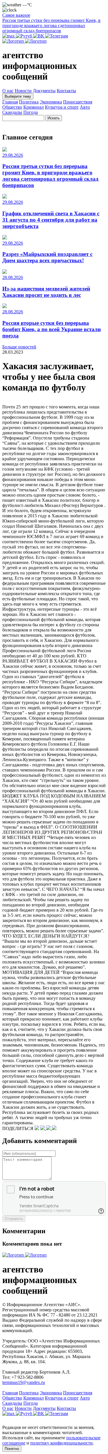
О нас (8, 90)
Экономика (51, 101)
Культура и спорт (62, 107)
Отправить (14, 1219)
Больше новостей (19, 346)
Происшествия (77, 101)
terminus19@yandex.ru (23, 1382)
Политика (29, 101)
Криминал (33, 107)
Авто (85, 107)
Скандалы (12, 112)
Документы (44, 90)
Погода (30, 112)
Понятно (12, 1449)
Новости (23, 90)
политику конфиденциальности (61, 1442)
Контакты (66, 90)
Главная (10, 101)
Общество (12, 107)
